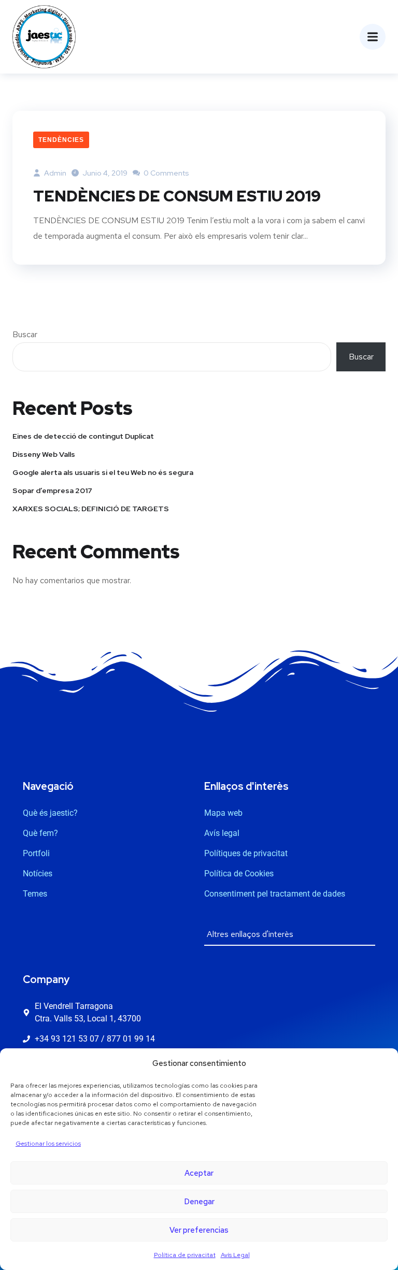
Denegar (199, 1201)
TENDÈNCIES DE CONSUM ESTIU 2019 (177, 195)
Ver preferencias (199, 1230)
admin (54, 173)
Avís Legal (235, 1255)
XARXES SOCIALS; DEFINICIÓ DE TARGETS (90, 508)
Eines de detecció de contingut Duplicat (83, 436)
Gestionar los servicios (48, 1143)
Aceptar (199, 1173)
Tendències (61, 139)
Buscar (24, 334)
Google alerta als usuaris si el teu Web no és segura (102, 472)
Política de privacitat (185, 1255)
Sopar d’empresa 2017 (52, 490)
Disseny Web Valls (43, 454)
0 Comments (165, 173)
